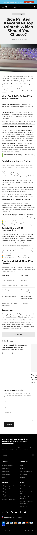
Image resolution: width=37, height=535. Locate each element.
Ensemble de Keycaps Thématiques (26, 502)
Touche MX (23, 489)
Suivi (21, 465)
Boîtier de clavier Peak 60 (27, 493)
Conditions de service (20, 395)
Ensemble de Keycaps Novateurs (26, 498)
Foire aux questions (26, 471)
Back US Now (29, 2)
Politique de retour (7, 492)
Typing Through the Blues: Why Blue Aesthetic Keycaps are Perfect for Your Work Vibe (14, 347)
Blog (3, 477)
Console (22, 477)
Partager (20, 334)
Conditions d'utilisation (9, 500)
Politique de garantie (8, 486)
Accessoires (23, 507)
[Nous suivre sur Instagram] (11, 512)
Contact (22, 468)
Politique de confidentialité (6, 496)
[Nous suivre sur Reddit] (25, 512)
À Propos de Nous (7, 465)
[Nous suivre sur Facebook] (3, 512)
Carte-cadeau (6, 474)
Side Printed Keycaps (18, 14)
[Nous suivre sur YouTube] (16, 512)
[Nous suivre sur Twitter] (7, 512)
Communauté (6, 468)
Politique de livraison (8, 489)
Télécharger (23, 474)
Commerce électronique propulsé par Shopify (22, 530)
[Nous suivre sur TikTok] (20, 512)
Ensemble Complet (26, 486)
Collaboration (6, 471)
